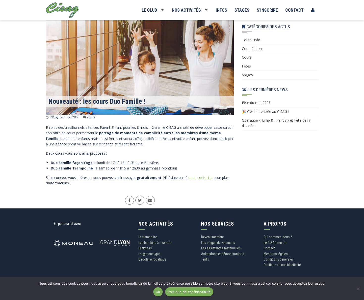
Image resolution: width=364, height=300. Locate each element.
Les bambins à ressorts (154, 243)
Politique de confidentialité (282, 265)
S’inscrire (267, 10)
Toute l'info (251, 39)
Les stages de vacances (218, 243)
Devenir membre (212, 237)
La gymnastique (149, 254)
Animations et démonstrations (222, 254)
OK (158, 292)
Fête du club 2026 (256, 102)
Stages (241, 10)
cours (91, 117)
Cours (246, 57)
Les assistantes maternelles (221, 248)
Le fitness (145, 248)
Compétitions (252, 48)
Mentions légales (276, 254)
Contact (294, 10)
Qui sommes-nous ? (278, 237)
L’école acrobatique (152, 259)
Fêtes (246, 66)
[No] (357, 290)
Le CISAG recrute (275, 243)
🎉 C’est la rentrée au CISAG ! (265, 111)
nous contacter (200, 177)
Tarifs (205, 259)
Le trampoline (147, 237)
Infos (221, 10)
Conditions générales (279, 259)
